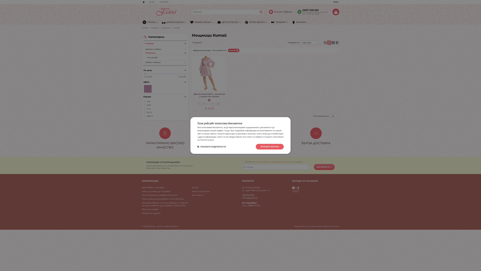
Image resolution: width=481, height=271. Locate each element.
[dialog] (240, 135)
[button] (211, 146)
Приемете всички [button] (270, 146)
